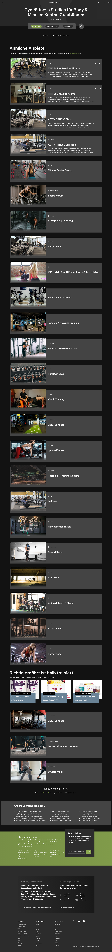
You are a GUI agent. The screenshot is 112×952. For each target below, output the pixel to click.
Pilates (19, 940)
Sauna (19, 945)
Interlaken (39, 943)
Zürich (56, 943)
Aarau (37, 924)
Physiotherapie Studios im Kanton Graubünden (29, 816)
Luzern (56, 929)
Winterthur (57, 938)
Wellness (20, 929)
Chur (37, 936)
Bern (37, 929)
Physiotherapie (22, 931)
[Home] (54, 3)
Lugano (56, 927)
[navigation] (28, 68)
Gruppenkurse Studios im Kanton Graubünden (29, 813)
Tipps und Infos (22, 858)
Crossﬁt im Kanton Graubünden (61, 815)
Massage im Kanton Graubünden (61, 816)
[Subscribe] (88, 852)
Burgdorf (38, 933)
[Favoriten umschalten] (109, 2)
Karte (81, 26)
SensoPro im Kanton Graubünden (61, 820)
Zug (55, 940)
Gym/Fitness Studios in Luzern (89, 815)
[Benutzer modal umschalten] (104, 2)
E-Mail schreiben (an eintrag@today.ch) (37, 907)
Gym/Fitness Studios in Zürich (89, 820)
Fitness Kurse (21, 926)
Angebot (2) (67, 26)
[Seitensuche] (99, 2)
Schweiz (56, 945)
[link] (24, 694)
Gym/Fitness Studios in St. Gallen (90, 818)
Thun (55, 936)
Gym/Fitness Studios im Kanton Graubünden (28, 811)
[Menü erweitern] (2, 3)
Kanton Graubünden (52, 26)
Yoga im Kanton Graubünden (60, 813)
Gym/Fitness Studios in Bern (89, 813)
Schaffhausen (58, 931)
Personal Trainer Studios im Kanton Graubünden (29, 818)
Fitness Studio (36, 26)
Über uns (36, 856)
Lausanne (57, 924)
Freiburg (38, 938)
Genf (37, 940)
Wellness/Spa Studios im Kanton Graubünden (28, 815)
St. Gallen (57, 933)
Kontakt (52, 856)
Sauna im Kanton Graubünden (60, 818)
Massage (20, 943)
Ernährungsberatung (23, 936)
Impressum (76, 946)
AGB (83, 946)
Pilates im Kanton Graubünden (60, 811)
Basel (37, 927)
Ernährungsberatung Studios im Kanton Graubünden (30, 820)
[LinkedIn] (84, 920)
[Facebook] (74, 920)
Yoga (19, 938)
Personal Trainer (22, 933)
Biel (37, 931)
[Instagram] (79, 920)
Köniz (37, 945)
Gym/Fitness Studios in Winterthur (90, 816)
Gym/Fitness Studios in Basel (89, 811)
